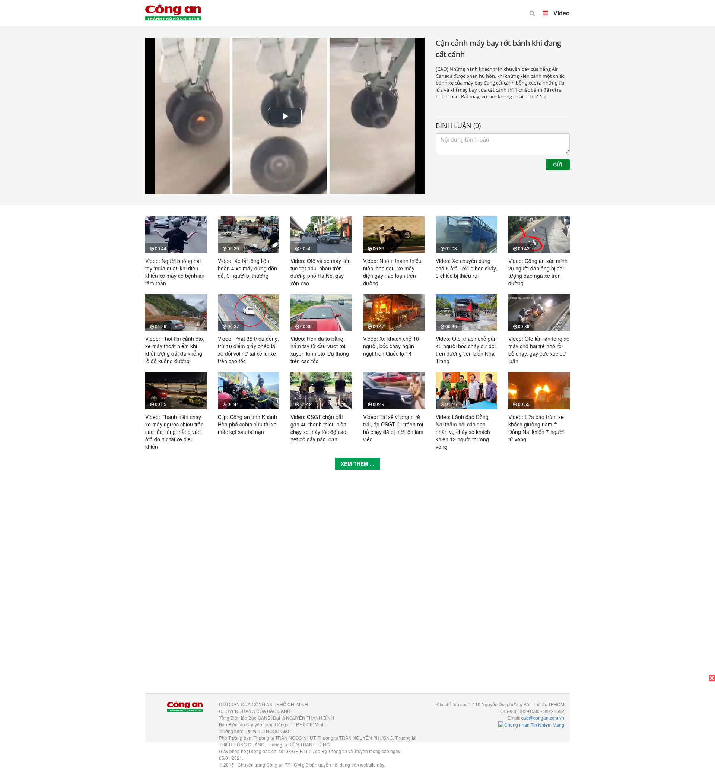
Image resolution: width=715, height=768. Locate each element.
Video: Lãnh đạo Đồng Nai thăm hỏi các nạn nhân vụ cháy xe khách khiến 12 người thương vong (463, 431)
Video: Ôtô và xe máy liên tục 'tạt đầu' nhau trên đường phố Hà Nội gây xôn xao (320, 272)
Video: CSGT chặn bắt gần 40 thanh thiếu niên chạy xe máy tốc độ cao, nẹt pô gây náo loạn (319, 428)
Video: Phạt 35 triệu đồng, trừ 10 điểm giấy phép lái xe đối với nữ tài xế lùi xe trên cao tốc (248, 350)
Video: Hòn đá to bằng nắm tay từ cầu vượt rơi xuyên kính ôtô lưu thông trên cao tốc (319, 350)
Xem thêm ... (357, 463)
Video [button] (561, 13)
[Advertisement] (357, 587)
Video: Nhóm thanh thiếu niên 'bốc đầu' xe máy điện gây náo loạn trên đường (392, 272)
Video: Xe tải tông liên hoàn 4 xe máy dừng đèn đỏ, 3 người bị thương (247, 268)
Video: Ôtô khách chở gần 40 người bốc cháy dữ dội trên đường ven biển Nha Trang (466, 350)
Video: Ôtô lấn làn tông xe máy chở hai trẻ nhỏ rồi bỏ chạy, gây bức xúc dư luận (538, 350)
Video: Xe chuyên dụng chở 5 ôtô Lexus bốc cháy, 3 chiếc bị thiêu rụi (466, 268)
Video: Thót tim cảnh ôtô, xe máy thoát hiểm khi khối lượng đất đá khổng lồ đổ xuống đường (174, 350)
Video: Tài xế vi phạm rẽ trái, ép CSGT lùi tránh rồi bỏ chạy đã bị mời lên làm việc (393, 428)
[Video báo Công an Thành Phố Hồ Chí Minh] (173, 7)
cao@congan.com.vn (542, 717)
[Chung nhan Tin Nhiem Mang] (531, 724)
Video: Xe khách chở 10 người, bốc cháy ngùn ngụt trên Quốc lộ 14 (391, 346)
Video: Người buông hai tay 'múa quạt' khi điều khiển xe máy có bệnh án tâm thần (174, 272)
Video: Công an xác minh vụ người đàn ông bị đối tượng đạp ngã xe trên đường (538, 272)
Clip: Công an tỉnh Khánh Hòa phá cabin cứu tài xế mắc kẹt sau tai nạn (247, 424)
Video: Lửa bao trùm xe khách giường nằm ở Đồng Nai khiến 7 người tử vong (536, 428)
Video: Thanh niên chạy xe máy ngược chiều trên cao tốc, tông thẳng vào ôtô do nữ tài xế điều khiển (174, 431)
